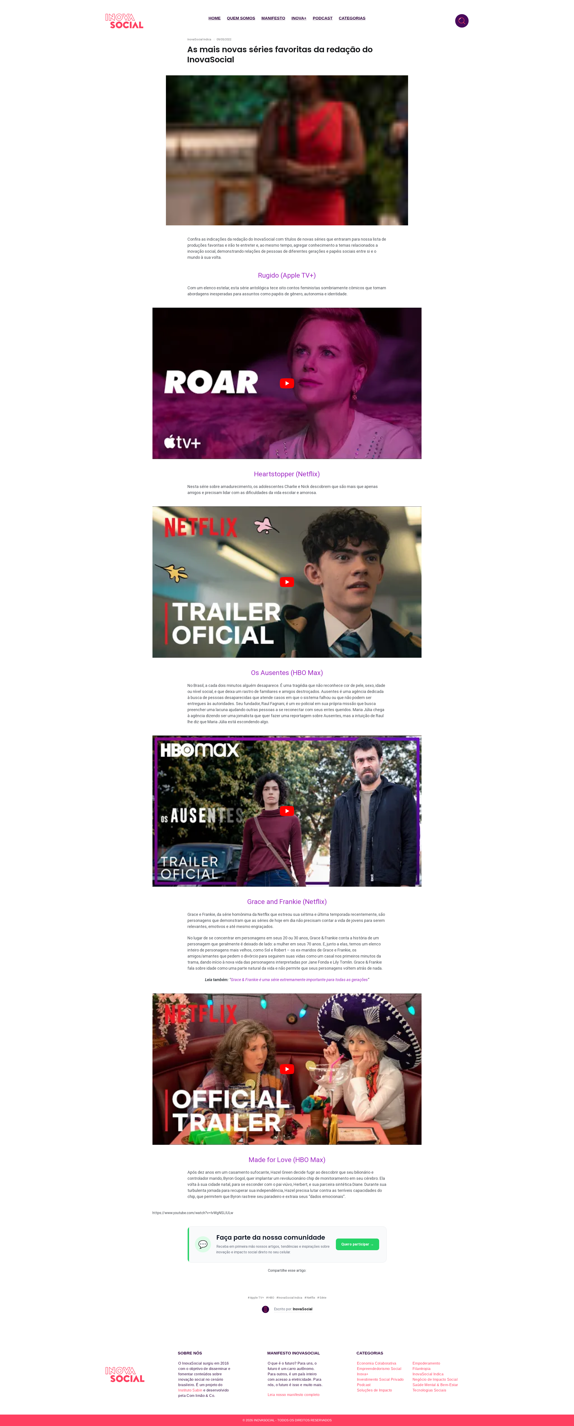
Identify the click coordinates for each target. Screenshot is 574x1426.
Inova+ (299, 18)
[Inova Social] (124, 20)
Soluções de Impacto (374, 1390)
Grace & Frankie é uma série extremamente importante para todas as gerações (299, 979)
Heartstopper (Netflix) (287, 474)
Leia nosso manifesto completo (294, 1395)
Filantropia (421, 1369)
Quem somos (241, 18)
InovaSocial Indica (199, 39)
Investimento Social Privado (380, 1379)
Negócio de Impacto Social (435, 1379)
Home (215, 18)
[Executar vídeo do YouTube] (287, 383)
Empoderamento (426, 1363)
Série (323, 1297)
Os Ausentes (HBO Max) (287, 673)
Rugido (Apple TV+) (287, 275)
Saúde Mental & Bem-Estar (435, 1385)
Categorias (352, 18)
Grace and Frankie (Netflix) (287, 902)
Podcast (323, 18)
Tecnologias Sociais (429, 1390)
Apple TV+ (257, 1297)
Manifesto (273, 18)
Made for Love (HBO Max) (287, 1160)
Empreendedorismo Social (379, 1369)
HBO (271, 1297)
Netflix (311, 1297)
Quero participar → (357, 1244)
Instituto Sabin (190, 1390)
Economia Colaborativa (376, 1363)
